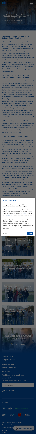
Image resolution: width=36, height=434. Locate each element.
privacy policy (8, 215)
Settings (5, 233)
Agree (30, 233)
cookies (25, 213)
